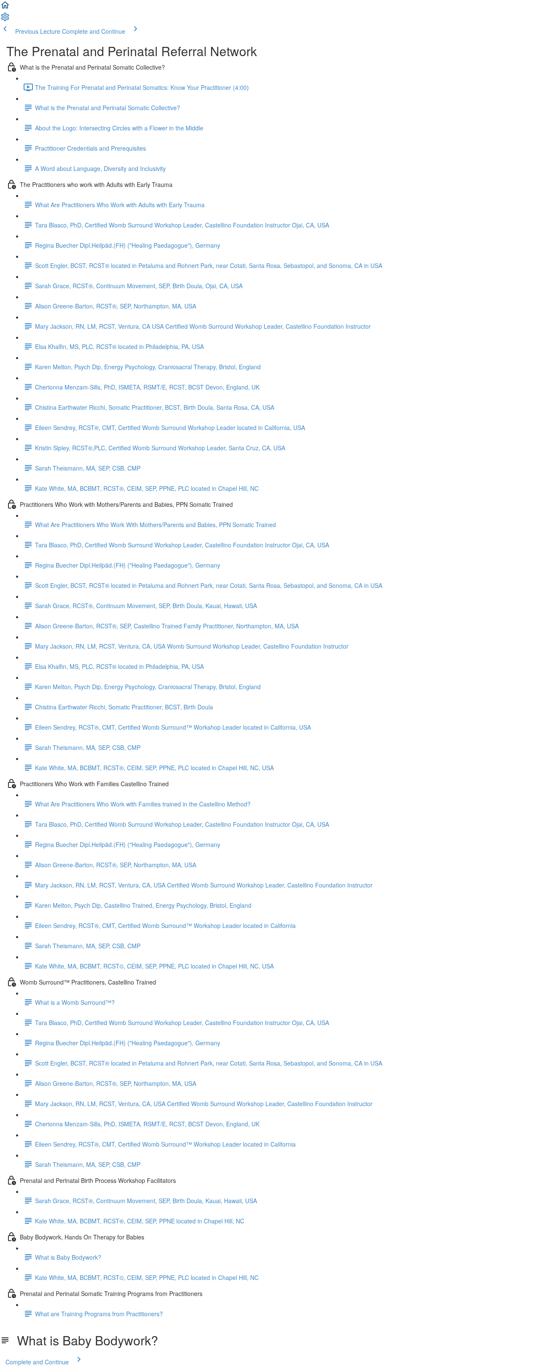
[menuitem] (5, 19)
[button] (5, 7)
